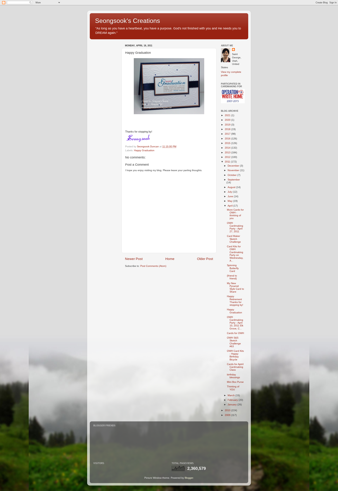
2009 (228, 415)
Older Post (205, 259)
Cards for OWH (235, 333)
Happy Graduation (144, 150)
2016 (228, 138)
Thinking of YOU (233, 388)
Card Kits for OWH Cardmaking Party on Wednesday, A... (235, 253)
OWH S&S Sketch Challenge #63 (234, 342)
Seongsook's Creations (127, 20)
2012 (228, 157)
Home (169, 259)
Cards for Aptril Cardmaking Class (235, 367)
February (233, 400)
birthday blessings (233, 376)
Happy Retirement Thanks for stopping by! (235, 300)
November (234, 170)
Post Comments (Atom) (153, 266)
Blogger (189, 478)
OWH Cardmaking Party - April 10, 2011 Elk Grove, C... (235, 323)
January (232, 404)
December (234, 165)
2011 (228, 161)
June (231, 196)
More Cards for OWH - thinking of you (235, 214)
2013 (228, 152)
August (232, 187)
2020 (228, 120)
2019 (228, 124)
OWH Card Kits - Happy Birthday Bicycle (235, 355)
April (230, 205)
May (230, 201)
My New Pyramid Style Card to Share (235, 287)
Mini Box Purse (235, 382)
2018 (228, 129)
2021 (228, 115)
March (231, 395)
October (232, 175)
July (230, 192)
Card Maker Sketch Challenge (234, 239)
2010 (228, 410)
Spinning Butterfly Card (233, 268)
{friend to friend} (232, 277)
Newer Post (134, 259)
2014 (228, 147)
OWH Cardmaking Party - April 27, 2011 (235, 227)
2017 (228, 134)
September (234, 179)
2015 (228, 143)
